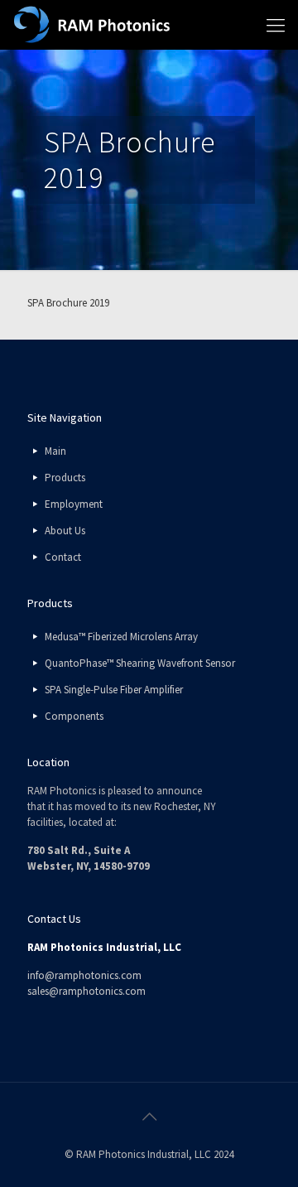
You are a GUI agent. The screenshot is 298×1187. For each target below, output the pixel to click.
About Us (65, 531)
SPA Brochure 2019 (68, 303)
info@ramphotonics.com (84, 975)
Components (74, 716)
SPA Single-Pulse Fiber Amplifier (114, 690)
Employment (74, 504)
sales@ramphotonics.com (86, 991)
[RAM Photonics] (91, 25)
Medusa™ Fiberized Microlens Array (121, 637)
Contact (63, 557)
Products (65, 477)
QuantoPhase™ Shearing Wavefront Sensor (140, 663)
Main (55, 451)
